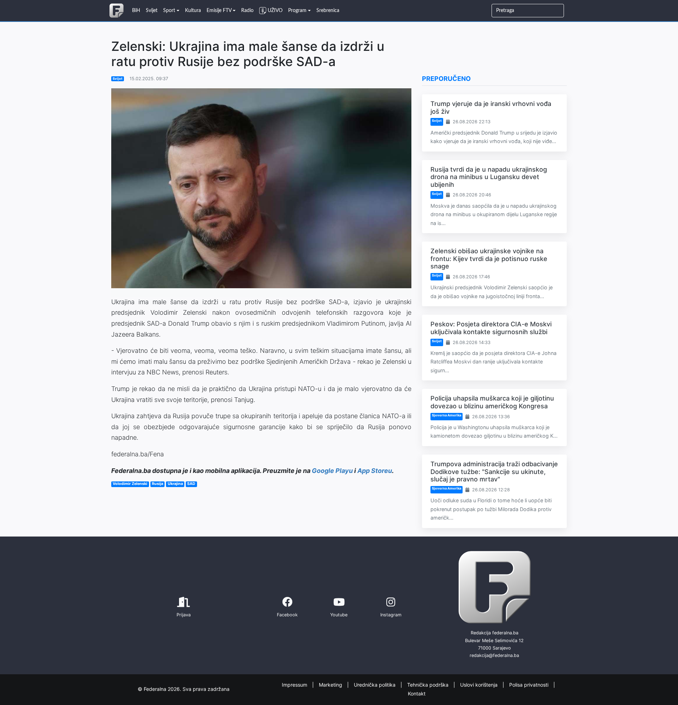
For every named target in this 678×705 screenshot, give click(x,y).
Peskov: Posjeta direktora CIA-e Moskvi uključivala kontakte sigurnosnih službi (491, 328)
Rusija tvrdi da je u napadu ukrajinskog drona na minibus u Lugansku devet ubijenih (488, 177)
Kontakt (417, 693)
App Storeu (374, 470)
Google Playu (332, 470)
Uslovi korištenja (479, 685)
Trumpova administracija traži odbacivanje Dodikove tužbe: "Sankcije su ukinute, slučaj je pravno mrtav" (494, 471)
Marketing (331, 685)
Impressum (295, 685)
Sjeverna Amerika (446, 415)
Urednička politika (375, 685)
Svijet (118, 79)
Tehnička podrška (428, 685)
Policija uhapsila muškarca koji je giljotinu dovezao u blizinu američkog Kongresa (492, 402)
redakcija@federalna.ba (494, 655)
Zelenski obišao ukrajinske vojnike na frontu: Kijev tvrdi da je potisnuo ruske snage (488, 258)
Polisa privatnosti (529, 685)
